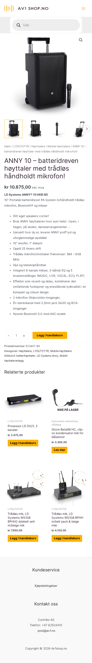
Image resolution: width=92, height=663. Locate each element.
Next (86, 129)
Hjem (7, 146)
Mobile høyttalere (58, 146)
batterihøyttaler (25, 355)
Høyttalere (38, 146)
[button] (81, 40)
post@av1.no (46, 630)
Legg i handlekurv (50, 335)
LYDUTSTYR (21, 146)
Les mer (59, 449)
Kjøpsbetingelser (46, 585)
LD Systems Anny (47, 355)
